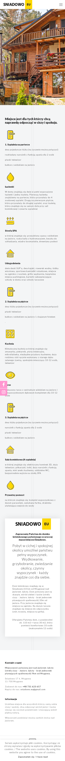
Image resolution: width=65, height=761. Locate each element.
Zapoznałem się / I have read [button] (33, 757)
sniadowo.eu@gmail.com (33, 689)
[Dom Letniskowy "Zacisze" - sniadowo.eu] (17, 4)
